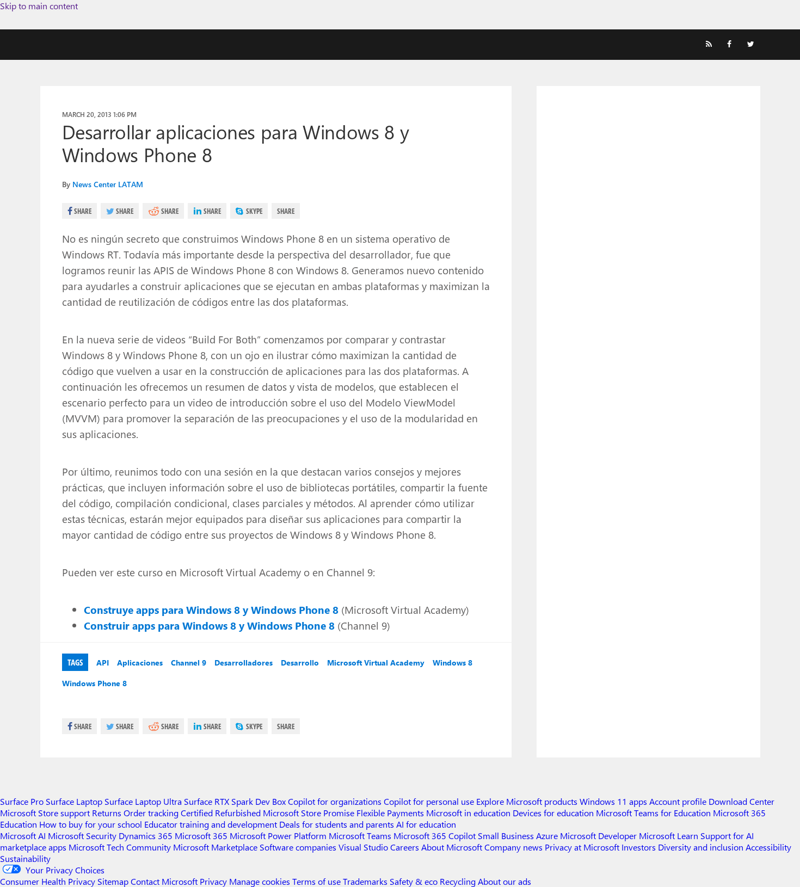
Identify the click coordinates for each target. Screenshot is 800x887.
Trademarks (365, 881)
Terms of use (316, 881)
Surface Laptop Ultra (143, 801)
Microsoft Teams (360, 835)
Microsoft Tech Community (120, 847)
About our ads (504, 881)
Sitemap (112, 881)
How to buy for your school (90, 824)
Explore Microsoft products (526, 801)
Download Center (741, 801)
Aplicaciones (140, 662)
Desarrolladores (243, 662)
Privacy (214, 881)
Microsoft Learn (668, 835)
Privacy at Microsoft (582, 847)
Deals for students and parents (336, 824)
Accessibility (768, 847)
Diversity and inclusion (700, 847)
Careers (404, 847)
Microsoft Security (82, 835)
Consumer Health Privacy (47, 881)
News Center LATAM (107, 184)
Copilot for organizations (334, 801)
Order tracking (151, 812)
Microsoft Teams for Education (653, 812)
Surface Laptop (74, 801)
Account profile (677, 801)
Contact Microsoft (164, 881)
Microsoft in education (468, 812)
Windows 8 (452, 662)
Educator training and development (210, 824)
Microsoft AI (23, 835)
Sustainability (25, 858)
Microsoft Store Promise (308, 812)
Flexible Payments (390, 812)
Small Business (506, 835)
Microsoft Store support (45, 812)
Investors (638, 847)
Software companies (298, 847)
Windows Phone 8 (94, 683)
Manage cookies (259, 881)
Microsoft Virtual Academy (375, 662)
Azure (547, 835)
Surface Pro (22, 801)
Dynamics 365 (146, 835)
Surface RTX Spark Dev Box (235, 801)
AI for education (426, 824)
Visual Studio (363, 847)
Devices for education (553, 812)
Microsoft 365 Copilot (434, 835)
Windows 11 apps (613, 801)
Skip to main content (39, 5)
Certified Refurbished (221, 812)
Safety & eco (414, 881)
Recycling (458, 881)
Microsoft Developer (598, 835)
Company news (513, 847)
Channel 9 (188, 662)
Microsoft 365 (201, 835)
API (102, 662)
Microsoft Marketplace (215, 847)
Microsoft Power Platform (278, 835)
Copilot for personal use (429, 801)
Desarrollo (300, 662)
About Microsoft (451, 847)
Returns (106, 812)
